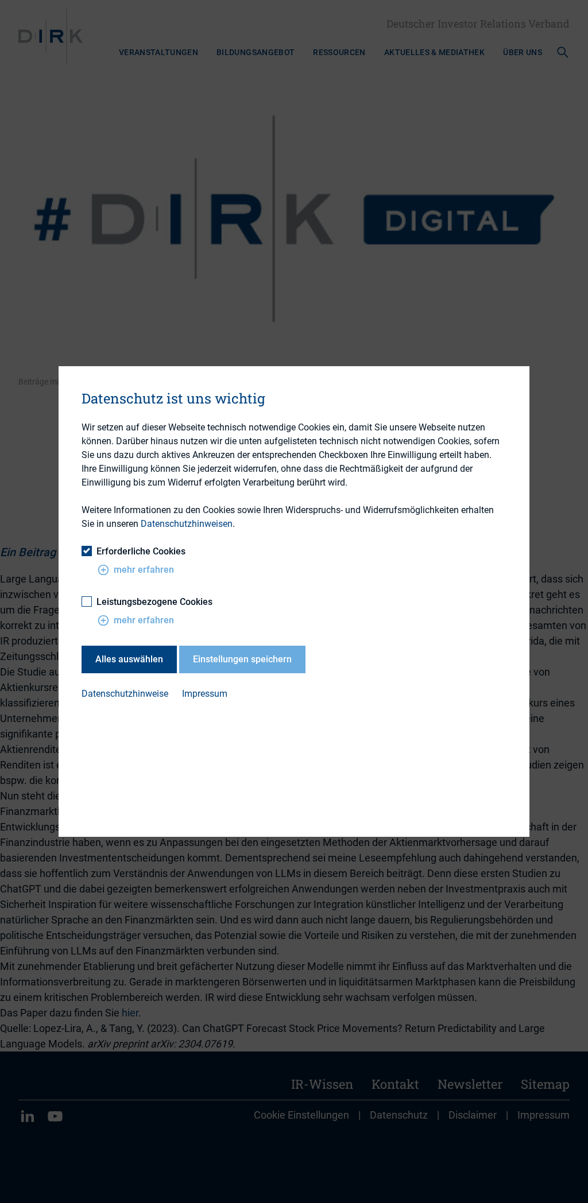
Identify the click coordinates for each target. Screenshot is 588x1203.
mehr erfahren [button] (144, 569)
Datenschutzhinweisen (187, 523)
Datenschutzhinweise (125, 693)
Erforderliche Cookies (140, 551)
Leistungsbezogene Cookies (154, 601)
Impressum (204, 693)
